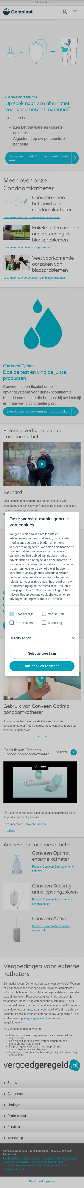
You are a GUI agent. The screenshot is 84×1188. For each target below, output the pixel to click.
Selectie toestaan (42, 653)
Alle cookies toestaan (42, 666)
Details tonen (20, 638)
